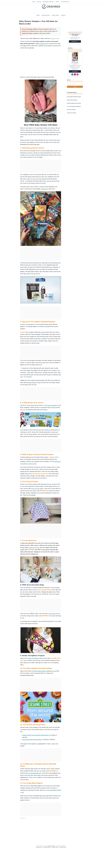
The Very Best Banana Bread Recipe (74, 106)
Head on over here (34, 547)
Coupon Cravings (51, 11)
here (51, 267)
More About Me (74, 71)
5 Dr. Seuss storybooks (50, 405)
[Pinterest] (75, 74)
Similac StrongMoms (33, 658)
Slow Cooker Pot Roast (71, 109)
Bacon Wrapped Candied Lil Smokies (74, 96)
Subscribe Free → (75, 41)
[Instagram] (77, 74)
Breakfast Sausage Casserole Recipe (74, 103)
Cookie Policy (63, 847)
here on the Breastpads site (33, 773)
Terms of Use (39, 847)
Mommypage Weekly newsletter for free (45, 671)
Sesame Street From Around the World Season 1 (36, 735)
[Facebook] (72, 74)
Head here (44, 189)
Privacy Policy (55, 847)
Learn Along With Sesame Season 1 (32, 739)
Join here (49, 181)
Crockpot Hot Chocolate (71, 112)
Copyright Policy (47, 847)
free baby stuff (43, 43)
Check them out (52, 613)
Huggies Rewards (32, 382)
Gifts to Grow (41, 332)
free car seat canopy (37, 488)
